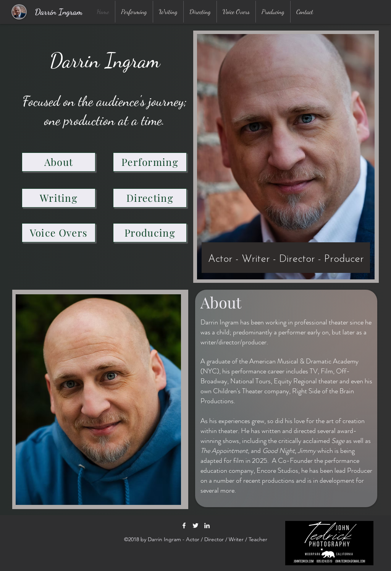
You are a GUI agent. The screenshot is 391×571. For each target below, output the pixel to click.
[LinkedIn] (207, 525)
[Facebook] (184, 525)
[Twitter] (195, 525)
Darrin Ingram (58, 12)
